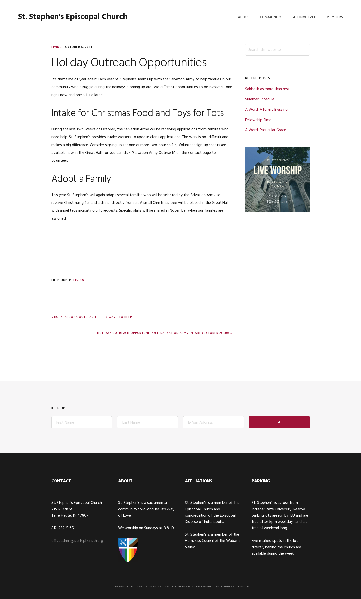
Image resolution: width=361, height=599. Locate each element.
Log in (243, 586)
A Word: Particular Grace (265, 130)
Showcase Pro (158, 586)
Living (56, 47)
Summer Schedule (259, 99)
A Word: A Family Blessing (266, 110)
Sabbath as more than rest (267, 89)
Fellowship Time (258, 120)
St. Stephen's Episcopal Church (72, 17)
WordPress (225, 586)
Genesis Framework (195, 586)
